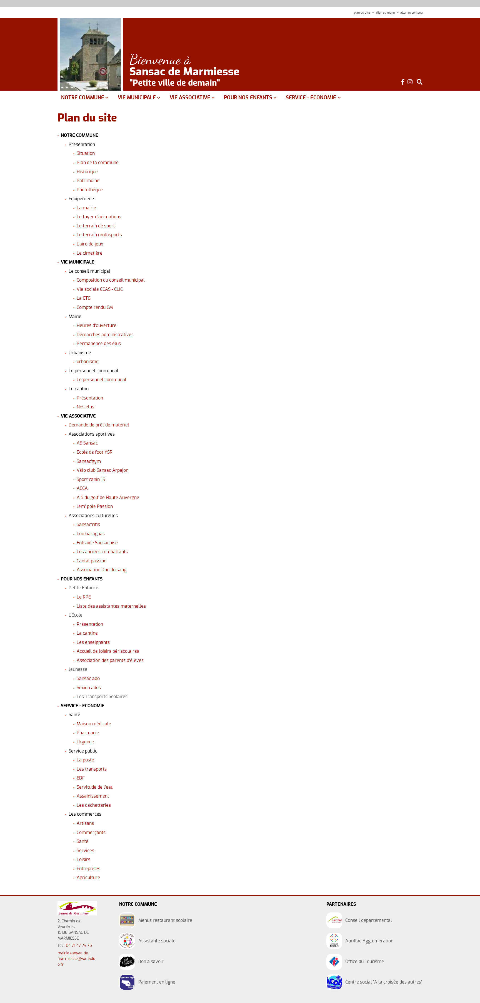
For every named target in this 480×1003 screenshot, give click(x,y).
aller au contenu (411, 12)
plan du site (362, 12)
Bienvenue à (160, 60)
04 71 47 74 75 (79, 946)
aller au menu (385, 12)
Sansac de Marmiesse (184, 72)
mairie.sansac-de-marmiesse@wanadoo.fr (76, 959)
